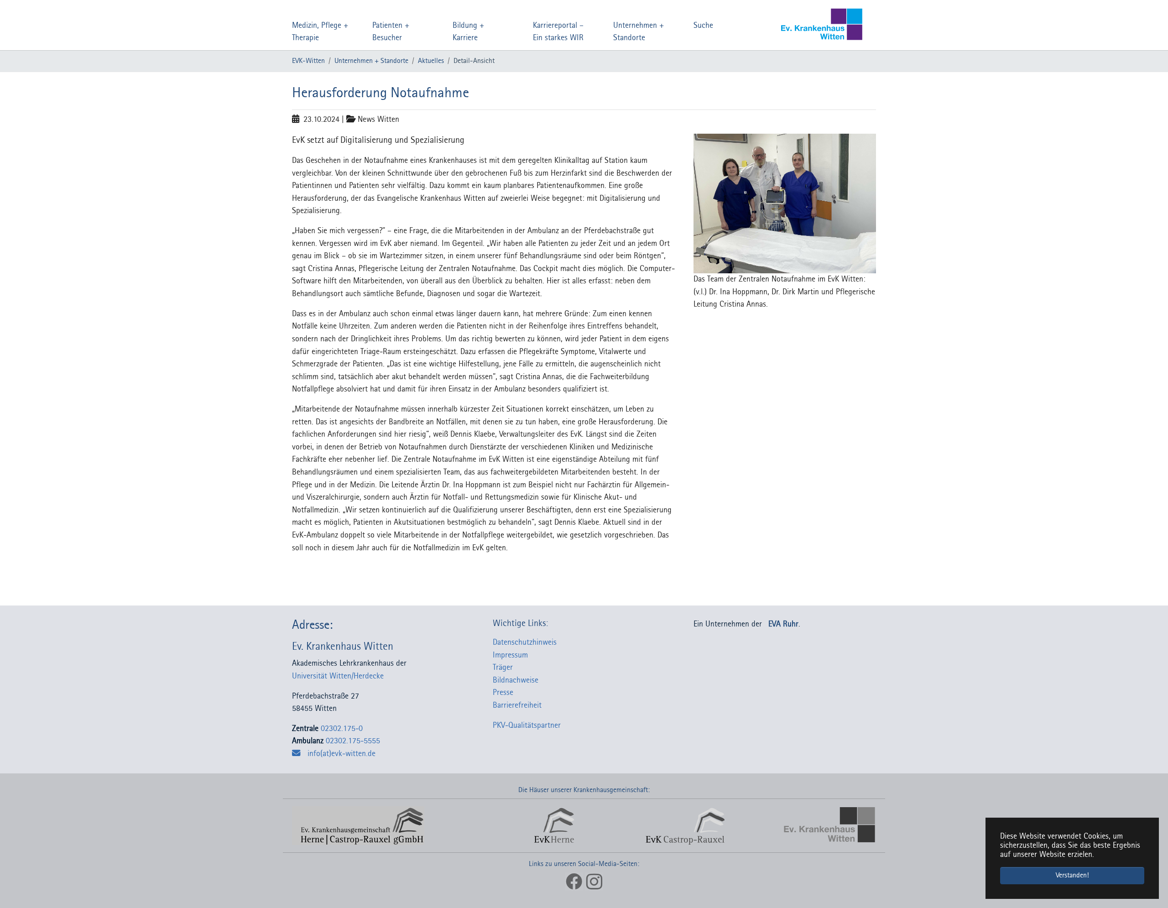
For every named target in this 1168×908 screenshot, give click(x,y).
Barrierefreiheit (517, 706)
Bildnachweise (515, 680)
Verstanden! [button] (1072, 875)
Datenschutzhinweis (525, 643)
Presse (503, 693)
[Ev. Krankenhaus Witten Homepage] (804, 25)
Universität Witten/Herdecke (341, 676)
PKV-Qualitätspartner (527, 726)
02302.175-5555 (353, 741)
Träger (503, 668)
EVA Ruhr (783, 624)
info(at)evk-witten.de (341, 754)
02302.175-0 (342, 729)
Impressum (510, 655)
